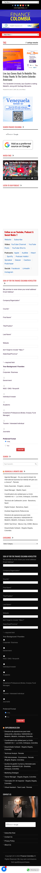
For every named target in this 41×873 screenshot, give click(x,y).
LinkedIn (26, 268)
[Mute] (32, 178)
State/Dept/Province (10, 354)
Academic (6, 405)
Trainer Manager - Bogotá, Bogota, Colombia (20, 777)
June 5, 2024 (12, 89)
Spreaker (8, 260)
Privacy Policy (9, 841)
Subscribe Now (9, 833)
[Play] (6, 178)
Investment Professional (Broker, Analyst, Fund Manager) (19, 414)
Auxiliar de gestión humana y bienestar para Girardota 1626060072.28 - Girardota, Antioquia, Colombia (20, 766)
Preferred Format (9, 439)
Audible (25, 253)
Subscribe (18, 239)
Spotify (10, 256)
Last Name (7, 334)
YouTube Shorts (18, 248)
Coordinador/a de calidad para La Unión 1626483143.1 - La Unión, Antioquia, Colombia (21, 495)
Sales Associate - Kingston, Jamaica (17, 486)
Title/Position (8, 326)
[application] (20, 170)
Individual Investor (9, 396)
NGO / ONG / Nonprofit (11, 388)
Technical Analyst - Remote (14, 753)
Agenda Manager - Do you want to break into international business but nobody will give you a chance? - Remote (20, 479)
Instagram (9, 272)
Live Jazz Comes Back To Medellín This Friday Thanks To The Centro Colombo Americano (19, 76)
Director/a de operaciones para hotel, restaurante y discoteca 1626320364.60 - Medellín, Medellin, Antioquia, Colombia (18, 517)
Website (8, 239)
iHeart (33, 253)
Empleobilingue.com (12, 727)
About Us (7, 845)
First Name (7, 317)
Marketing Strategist (11, 773)
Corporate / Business (10, 372)
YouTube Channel (18, 244)
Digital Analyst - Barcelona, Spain (16, 507)
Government (7, 380)
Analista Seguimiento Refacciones (16, 511)
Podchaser (9, 264)
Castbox (27, 260)
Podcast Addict (22, 256)
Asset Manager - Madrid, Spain (15, 490)
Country (6, 309)
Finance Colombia (27, 856)
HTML (8, 441)
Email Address (8, 292)
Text (8, 445)
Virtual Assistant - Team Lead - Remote (18, 787)
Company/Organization (11, 300)
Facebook (15, 268)
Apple (16, 253)
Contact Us (8, 837)
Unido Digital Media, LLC (20, 8)
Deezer (18, 260)
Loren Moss (22, 89)
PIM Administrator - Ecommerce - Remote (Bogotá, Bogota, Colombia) (19, 758)
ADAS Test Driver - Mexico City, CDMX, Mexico (21, 524)
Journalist (6, 431)
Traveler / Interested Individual (13, 423)
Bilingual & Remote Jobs (14, 471)
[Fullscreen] (35, 178)
